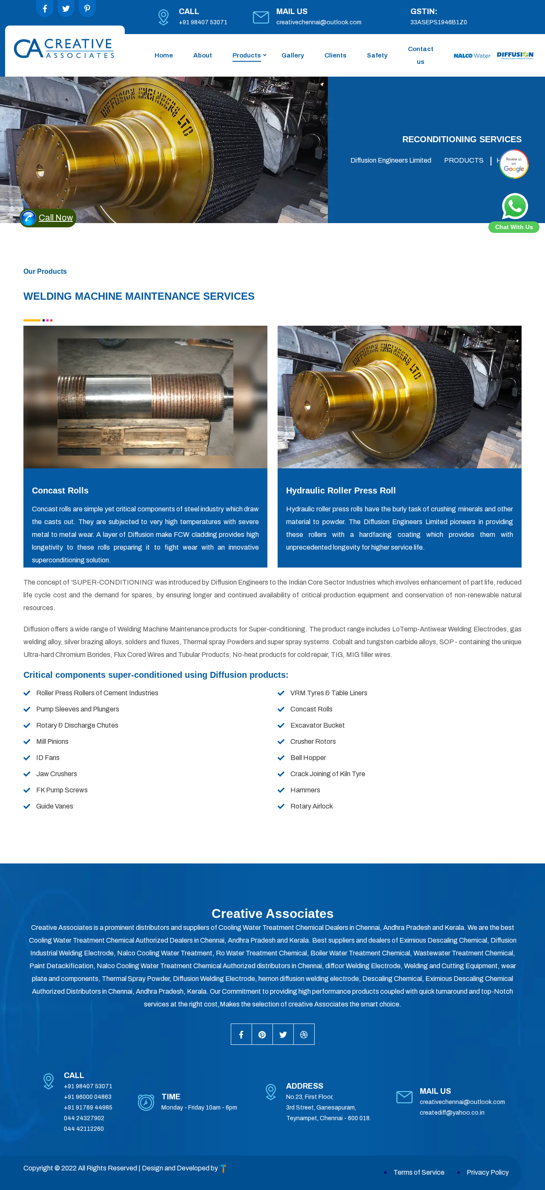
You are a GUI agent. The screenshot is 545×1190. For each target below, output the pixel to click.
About (202, 55)
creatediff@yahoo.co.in (452, 1113)
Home (164, 55)
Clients (335, 55)
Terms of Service (419, 1172)
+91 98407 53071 (203, 22)
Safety (377, 55)
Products (246, 55)
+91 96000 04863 (88, 1097)
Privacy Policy (488, 1172)
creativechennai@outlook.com (318, 22)
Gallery (292, 55)
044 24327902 (84, 1118)
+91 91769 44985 (88, 1107)
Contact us (420, 55)
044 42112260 (84, 1129)
